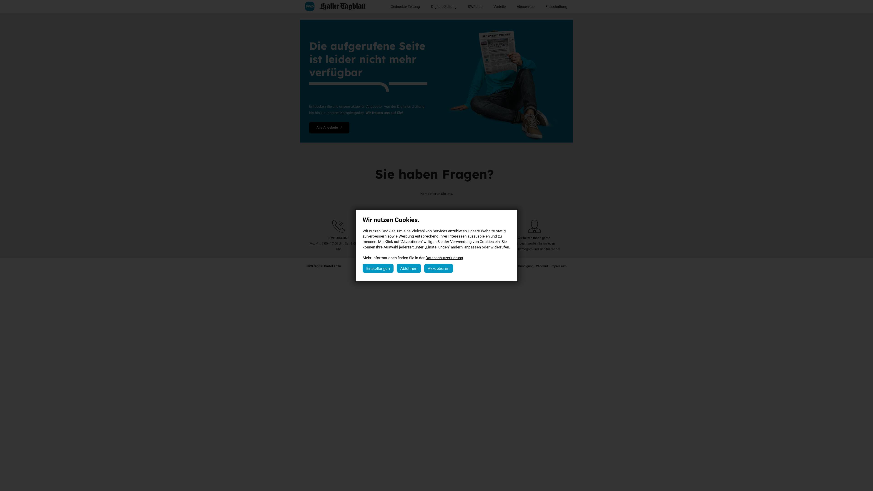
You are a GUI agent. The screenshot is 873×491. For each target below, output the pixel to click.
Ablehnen (408, 268)
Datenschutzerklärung (444, 257)
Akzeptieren (438, 268)
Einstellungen (378, 268)
